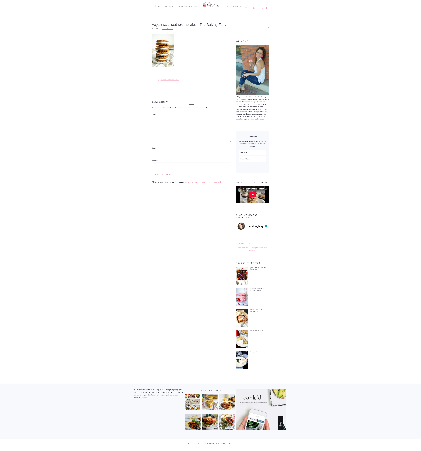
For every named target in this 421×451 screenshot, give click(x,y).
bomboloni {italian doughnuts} (256, 310)
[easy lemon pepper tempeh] (227, 402)
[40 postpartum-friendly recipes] (193, 402)
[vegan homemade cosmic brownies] (242, 276)
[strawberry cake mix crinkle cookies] (242, 297)
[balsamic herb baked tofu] (193, 422)
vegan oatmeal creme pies (168, 80)
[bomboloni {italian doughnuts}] (242, 318)
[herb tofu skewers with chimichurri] (227, 422)
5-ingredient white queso (259, 352)
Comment (157, 114)
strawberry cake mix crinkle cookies (257, 289)
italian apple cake (256, 331)
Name (155, 148)
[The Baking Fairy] (210, 6)
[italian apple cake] (242, 339)
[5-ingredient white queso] (242, 360)
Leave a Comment (167, 29)
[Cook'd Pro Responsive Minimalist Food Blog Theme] (261, 430)
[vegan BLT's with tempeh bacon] (210, 422)
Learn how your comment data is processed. (203, 182)
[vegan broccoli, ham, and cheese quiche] (210, 402)
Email (155, 161)
